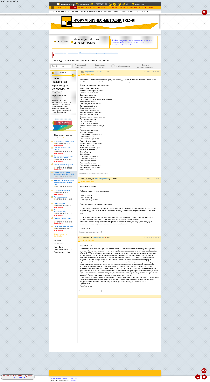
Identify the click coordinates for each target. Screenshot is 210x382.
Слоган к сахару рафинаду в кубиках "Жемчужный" (63, 157)
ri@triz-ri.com (140, 4)
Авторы (81, 8)
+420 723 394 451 (100, 4)
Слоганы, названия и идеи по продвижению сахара (98, 53)
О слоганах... (73, 53)
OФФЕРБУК (145, 11)
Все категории (60, 53)
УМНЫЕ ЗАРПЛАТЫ (59, 11)
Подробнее (21, 378)
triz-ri (128, 4)
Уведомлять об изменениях (80, 66)
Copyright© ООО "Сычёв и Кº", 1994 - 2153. (64, 378)
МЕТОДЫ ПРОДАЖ (111, 11)
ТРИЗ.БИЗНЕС (73, 11)
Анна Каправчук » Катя (62, 252)
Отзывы (122, 8)
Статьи (66, 8)
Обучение (113, 8)
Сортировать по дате (68, 137)
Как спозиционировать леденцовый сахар (61, 211)
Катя (82, 72)
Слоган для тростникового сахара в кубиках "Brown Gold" (64, 173)
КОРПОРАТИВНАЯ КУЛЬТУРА (91, 11)
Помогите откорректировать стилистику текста (63, 219)
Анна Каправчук (86, 237)
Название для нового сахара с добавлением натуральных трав (64, 182)
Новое (58, 8)
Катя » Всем (58, 247)
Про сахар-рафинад (60, 197)
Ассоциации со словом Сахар (64, 141)
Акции (150, 8)
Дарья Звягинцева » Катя (63, 249)
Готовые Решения (100, 8)
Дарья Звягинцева (87, 179)
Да (14, 378)
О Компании (132, 8)
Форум (73, 8)
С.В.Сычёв (73, 380)
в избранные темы (123, 66)
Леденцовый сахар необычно (63, 226)
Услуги (88, 8)
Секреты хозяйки (59, 203)
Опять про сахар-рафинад (62, 190)
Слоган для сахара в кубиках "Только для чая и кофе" (63, 165)
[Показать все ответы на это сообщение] (93, 173)
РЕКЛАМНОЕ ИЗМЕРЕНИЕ (129, 11)
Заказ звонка (84, 4)
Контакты (142, 8)
